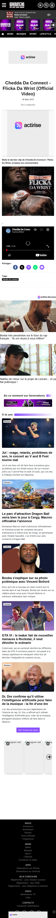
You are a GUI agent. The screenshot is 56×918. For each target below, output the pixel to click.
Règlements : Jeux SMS (28, 882)
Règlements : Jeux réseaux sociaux (28, 879)
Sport (33, 34)
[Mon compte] (52, 5)
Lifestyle (45, 34)
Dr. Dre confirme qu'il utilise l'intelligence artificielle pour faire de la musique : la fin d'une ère (27, 700)
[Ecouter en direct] (40, 5)
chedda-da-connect (10, 279)
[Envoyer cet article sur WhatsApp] (35, 268)
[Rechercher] (46, 5)
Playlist (28, 832)
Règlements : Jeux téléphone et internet (28, 886)
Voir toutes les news (28, 730)
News (10, 34)
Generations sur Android (28, 871)
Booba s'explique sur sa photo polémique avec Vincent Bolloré (25, 579)
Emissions (28, 826)
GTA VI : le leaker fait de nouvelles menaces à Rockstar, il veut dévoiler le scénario (27, 639)
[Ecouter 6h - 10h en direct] (28, 403)
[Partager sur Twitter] (21, 268)
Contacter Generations (28, 906)
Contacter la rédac (28, 859)
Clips (28, 897)
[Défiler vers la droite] (49, 757)
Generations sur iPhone (28, 868)
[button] (14, 757)
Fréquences (28, 839)
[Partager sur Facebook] (15, 268)
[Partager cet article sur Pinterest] (28, 268)
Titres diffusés (28, 835)
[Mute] (49, 15)
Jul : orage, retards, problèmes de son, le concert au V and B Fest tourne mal (27, 456)
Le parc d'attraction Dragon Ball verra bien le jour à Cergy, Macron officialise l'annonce (27, 517)
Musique (21, 34)
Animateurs (28, 829)
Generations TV (28, 894)
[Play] (3, 23)
